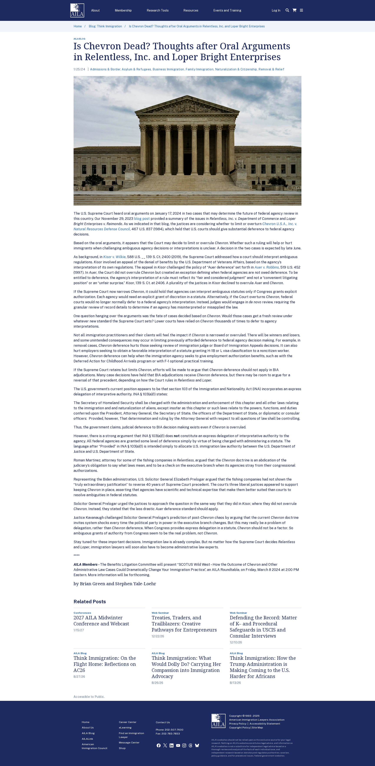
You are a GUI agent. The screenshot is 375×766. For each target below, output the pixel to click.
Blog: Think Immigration (105, 26)
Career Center (128, 722)
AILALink (87, 738)
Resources (190, 10)
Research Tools (158, 10)
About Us (88, 727)
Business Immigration (168, 69)
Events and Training (227, 10)
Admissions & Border (105, 69)
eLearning (125, 727)
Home (78, 26)
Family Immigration (200, 69)
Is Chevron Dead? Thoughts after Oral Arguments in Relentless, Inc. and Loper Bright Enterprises (197, 26)
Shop (122, 748)
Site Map (257, 727)
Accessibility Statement (265, 723)
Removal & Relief (271, 69)
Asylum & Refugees (136, 69)
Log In (276, 10)
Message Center (129, 742)
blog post (142, 219)
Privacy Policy (237, 723)
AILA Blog (88, 733)
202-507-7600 (174, 729)
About (95, 10)
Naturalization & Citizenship (236, 69)
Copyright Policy (239, 727)
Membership (123, 10)
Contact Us (163, 722)
